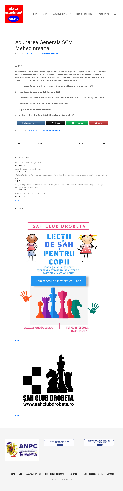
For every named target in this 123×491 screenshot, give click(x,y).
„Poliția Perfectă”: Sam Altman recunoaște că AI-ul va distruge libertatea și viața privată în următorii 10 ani (61, 176)
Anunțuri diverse (60, 14)
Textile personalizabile (92, 473)
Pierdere (82, 144)
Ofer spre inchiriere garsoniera (29, 162)
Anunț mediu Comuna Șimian (28, 169)
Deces (40, 144)
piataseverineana (49, 54)
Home (36, 14)
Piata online (103, 14)
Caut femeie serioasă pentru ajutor (31, 193)
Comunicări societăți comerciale (44, 130)
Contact (110, 473)
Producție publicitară (84, 14)
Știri (45, 14)
